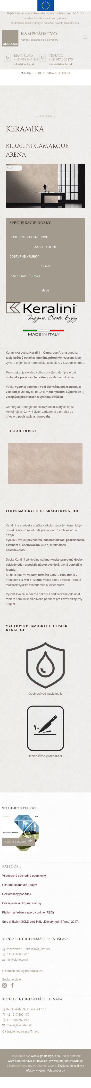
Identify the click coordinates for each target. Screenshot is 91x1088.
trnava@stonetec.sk (61, 64)
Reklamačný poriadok (16, 894)
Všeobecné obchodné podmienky (24, 875)
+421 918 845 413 (26, 58)
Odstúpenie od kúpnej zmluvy (21, 903)
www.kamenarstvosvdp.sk (66, 1060)
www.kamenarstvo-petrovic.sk (27, 1060)
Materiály (26, 73)
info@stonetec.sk (24, 64)
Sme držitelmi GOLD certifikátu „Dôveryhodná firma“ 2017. (40, 921)
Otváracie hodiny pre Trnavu (20, 1031)
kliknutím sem (72, 23)
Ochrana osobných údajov (19, 885)
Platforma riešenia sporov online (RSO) (28, 912)
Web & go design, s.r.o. (46, 1056)
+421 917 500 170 (61, 58)
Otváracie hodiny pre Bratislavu (22, 970)
